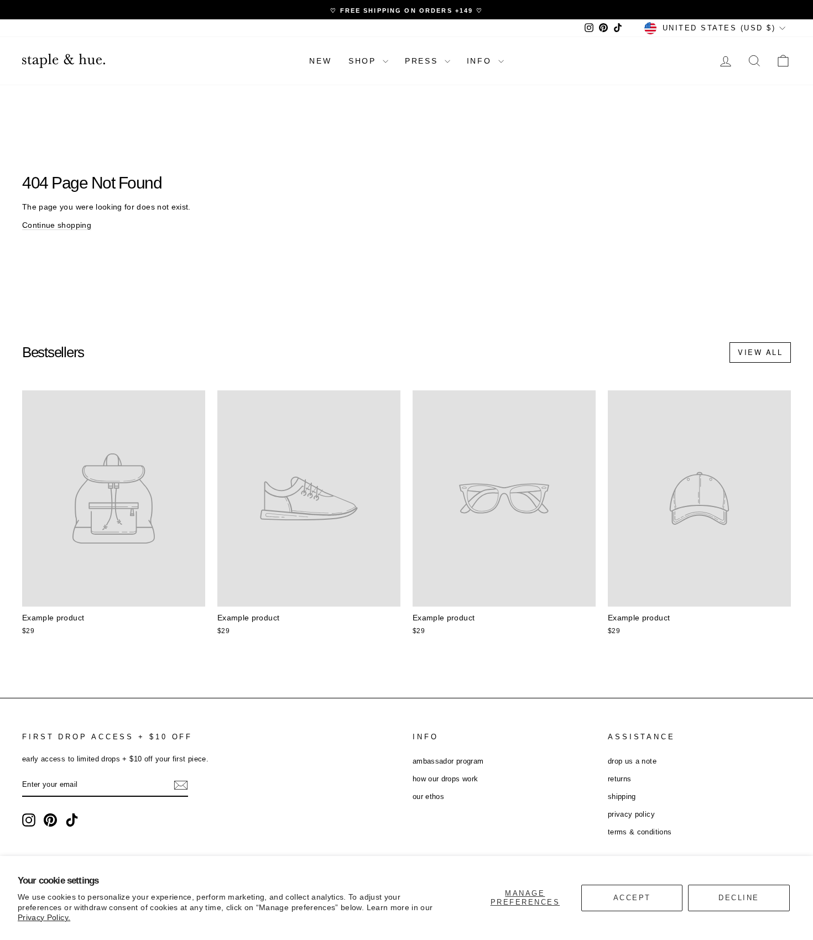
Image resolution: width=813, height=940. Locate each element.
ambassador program (448, 761)
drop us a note (632, 761)
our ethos (428, 796)
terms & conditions (639, 832)
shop (364, 60)
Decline (738, 898)
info (481, 60)
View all (760, 352)
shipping (622, 796)
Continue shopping (56, 225)
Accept (632, 898)
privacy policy (631, 814)
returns (619, 779)
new (320, 60)
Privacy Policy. (44, 917)
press (423, 60)
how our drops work (445, 779)
